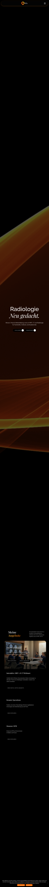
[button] (16, 688)
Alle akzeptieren (21, 885)
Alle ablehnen (29, 885)
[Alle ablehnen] (47, 883)
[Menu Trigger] (45, 3)
